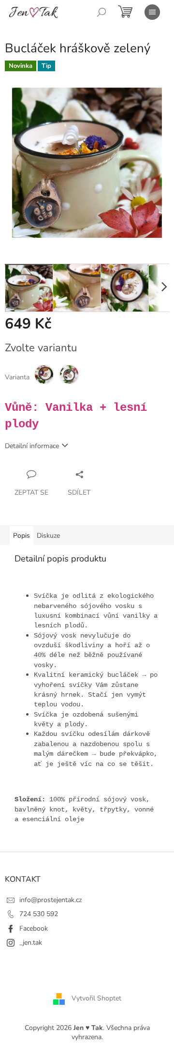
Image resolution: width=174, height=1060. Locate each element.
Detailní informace (32, 446)
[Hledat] (101, 12)
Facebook (33, 928)
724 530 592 (38, 914)
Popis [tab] (21, 535)
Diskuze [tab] (48, 535)
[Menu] (152, 12)
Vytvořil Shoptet (96, 998)
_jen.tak (30, 942)
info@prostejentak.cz (50, 899)
